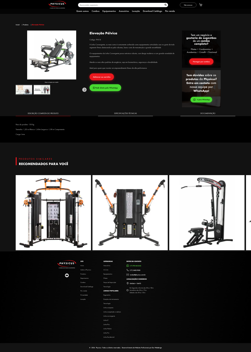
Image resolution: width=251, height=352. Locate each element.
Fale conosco (188, 5)
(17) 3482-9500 (135, 270)
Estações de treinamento (111, 299)
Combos (96, 10)
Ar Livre (105, 270)
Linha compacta (108, 308)
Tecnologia (106, 286)
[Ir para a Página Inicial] (66, 268)
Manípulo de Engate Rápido (26, 119)
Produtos (83, 274)
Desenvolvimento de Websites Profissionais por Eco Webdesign (142, 348)
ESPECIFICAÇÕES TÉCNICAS (125, 113)
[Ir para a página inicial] (57, 8)
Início (82, 265)
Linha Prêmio (107, 329)
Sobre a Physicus (85, 270)
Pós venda (170, 10)
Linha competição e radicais (112, 312)
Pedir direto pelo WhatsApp (106, 87)
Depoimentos (84, 278)
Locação (136, 10)
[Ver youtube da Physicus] (67, 276)
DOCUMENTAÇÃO (207, 113)
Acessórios (124, 10)
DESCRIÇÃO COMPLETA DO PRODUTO (43, 113)
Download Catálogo (152, 10)
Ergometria (106, 295)
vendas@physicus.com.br (138, 275)
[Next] (84, 90)
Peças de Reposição (109, 282)
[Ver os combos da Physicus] (201, 67)
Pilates (105, 278)
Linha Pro (106, 333)
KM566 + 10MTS (135, 283)
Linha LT (105, 320)
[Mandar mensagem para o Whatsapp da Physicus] (208, 89)
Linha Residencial (108, 337)
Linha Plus (106, 324)
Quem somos (82, 10)
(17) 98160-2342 (135, 266)
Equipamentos (109, 10)
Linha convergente (109, 316)
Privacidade (84, 295)
